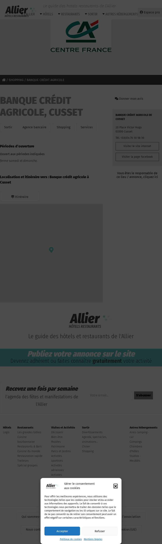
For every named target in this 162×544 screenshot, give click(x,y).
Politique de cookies (71, 539)
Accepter (62, 531)
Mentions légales (93, 539)
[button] (116, 486)
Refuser (100, 531)
